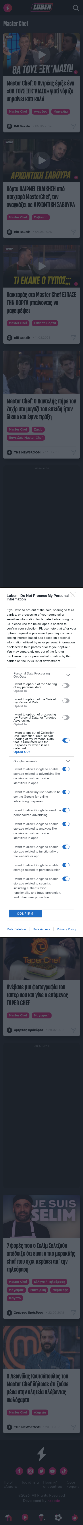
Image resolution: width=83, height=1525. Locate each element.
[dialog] (41, 762)
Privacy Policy (66, 929)
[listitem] (41, 675)
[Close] (74, 596)
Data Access (41, 929)
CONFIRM (25, 913)
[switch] (65, 685)
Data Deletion (16, 929)
